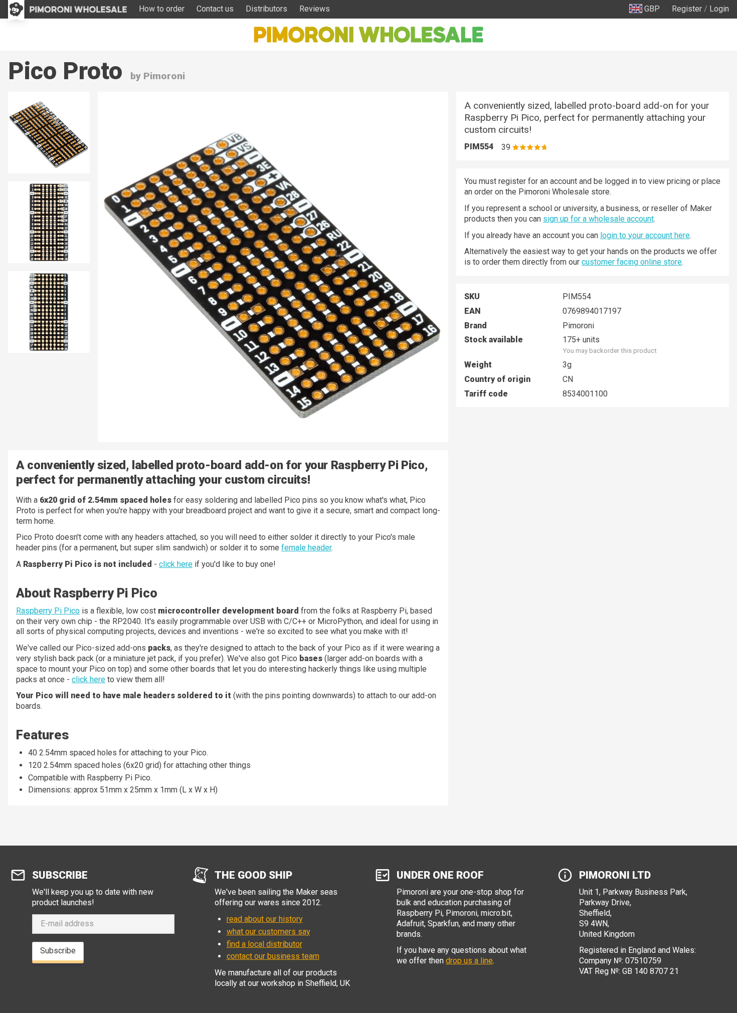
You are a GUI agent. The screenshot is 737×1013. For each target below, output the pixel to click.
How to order (162, 9)
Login (719, 9)
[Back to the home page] (368, 35)
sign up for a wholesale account (598, 219)
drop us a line (469, 960)
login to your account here (645, 235)
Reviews (314, 9)
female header (306, 547)
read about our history (265, 919)
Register (687, 9)
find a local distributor (264, 944)
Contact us (215, 9)
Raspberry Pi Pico (48, 611)
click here (176, 564)
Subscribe (58, 950)
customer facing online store (632, 262)
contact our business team (273, 956)
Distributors (266, 9)
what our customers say (268, 931)
